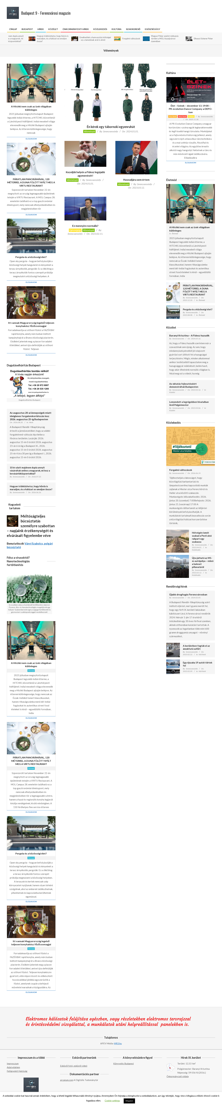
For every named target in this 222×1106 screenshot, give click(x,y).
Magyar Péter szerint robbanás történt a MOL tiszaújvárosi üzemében (134, 38)
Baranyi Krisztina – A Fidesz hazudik (189, 335)
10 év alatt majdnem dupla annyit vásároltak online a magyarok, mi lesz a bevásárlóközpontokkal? (30, 470)
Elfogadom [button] (129, 1101)
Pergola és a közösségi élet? (31, 257)
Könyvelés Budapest (123, 1063)
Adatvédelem (13, 1067)
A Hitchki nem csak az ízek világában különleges (31, 108)
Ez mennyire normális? (85, 225)
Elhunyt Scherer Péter (173, 38)
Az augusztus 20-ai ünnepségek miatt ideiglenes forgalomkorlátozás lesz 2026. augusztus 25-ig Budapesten (30, 416)
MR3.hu (118, 1043)
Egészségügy (75, 230)
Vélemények (89, 131)
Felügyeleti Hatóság (17, 1071)
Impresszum (13, 1063)
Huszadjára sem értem (136, 179)
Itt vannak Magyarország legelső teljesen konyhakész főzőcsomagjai (31, 324)
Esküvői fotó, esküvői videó (73, 1065)
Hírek (31, 422)
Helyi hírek (182, 116)
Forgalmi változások (101, 38)
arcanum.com (66, 1080)
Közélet (172, 392)
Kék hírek (202, 654)
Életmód (31, 670)
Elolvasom (31, 139)
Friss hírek (172, 116)
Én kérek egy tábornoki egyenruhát (111, 127)
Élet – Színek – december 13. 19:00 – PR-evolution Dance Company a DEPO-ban (190, 109)
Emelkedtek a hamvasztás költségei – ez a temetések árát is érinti (65, 38)
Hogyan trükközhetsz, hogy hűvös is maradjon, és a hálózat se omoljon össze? (22, 38)
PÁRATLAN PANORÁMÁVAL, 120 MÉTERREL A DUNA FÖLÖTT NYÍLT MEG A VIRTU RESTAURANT (31, 182)
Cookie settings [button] (112, 1100)
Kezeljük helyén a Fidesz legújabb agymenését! (85, 174)
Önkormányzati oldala (178, 1076)
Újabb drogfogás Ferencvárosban (188, 594)
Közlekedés (196, 550)
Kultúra (191, 116)
